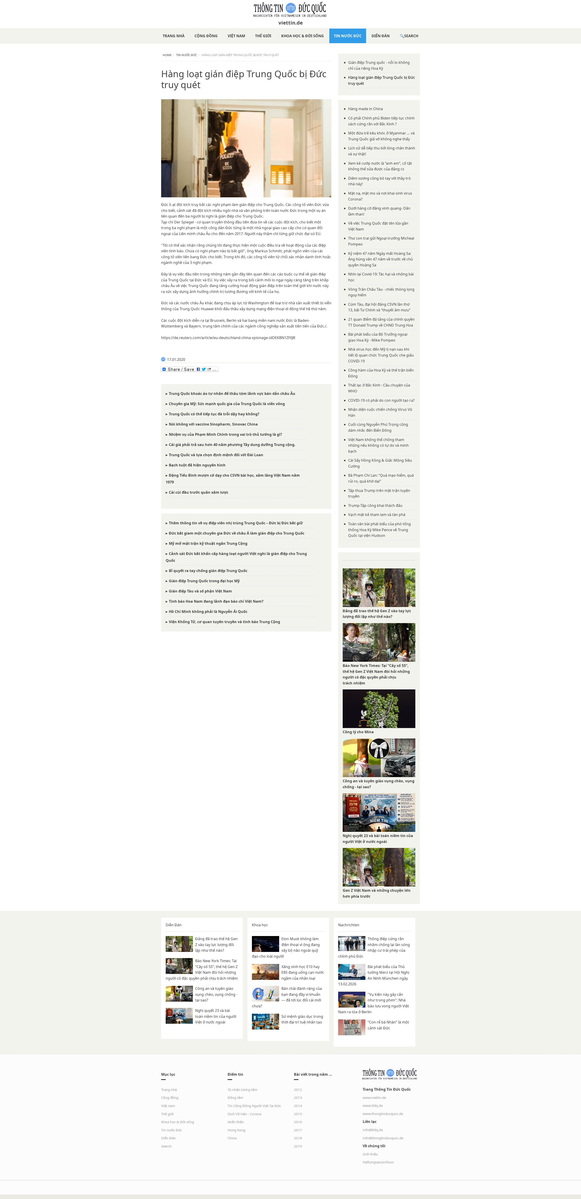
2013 (298, 1097)
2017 (298, 1130)
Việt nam (236, 35)
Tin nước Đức (348, 35)
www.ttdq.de (373, 1105)
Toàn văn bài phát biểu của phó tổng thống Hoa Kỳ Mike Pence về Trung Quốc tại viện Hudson (379, 529)
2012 (298, 1089)
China (232, 1138)
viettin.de (290, 22)
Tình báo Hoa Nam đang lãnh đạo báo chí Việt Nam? (216, 601)
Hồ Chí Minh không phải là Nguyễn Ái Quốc (208, 611)
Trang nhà (174, 35)
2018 (298, 1138)
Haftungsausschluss (378, 1162)
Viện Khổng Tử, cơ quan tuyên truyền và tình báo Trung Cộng (224, 621)
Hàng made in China (365, 108)
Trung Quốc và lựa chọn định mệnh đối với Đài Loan (216, 454)
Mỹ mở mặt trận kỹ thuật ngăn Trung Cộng (208, 543)
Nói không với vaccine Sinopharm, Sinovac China (213, 424)
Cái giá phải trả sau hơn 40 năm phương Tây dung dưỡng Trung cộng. (232, 444)
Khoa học (260, 924)
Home (167, 55)
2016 (298, 1122)
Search (411, 35)
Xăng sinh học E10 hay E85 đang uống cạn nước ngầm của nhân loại (302, 972)
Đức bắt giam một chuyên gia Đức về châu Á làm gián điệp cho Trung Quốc (236, 533)
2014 (298, 1105)
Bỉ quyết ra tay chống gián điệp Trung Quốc (208, 570)
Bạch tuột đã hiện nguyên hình (197, 465)
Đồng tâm (235, 1097)
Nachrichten (348, 924)
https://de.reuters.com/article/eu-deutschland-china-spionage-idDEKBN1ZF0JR (228, 337)
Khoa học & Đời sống (302, 35)
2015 (298, 1114)
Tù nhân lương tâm (242, 1089)
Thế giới (263, 35)
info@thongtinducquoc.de (383, 1138)
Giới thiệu (370, 1154)
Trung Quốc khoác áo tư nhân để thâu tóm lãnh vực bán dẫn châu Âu (232, 393)
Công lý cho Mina (358, 731)
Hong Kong (236, 1130)
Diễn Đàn (381, 35)
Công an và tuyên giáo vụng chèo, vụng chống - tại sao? (216, 994)
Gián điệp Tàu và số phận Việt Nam (200, 591)
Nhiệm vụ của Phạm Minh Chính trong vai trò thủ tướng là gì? (225, 434)
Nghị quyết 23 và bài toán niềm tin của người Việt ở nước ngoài (215, 1016)
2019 (298, 1146)
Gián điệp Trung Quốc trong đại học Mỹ (204, 580)
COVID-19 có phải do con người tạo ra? (381, 400)
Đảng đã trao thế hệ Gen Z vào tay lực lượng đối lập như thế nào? (216, 944)
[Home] (290, 9)
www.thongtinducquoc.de (383, 1113)
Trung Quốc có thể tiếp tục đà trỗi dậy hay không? (214, 413)
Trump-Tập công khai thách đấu (375, 505)
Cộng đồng (206, 35)
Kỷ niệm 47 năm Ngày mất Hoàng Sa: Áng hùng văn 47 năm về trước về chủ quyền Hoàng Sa (380, 259)
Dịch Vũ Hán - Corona (244, 1114)
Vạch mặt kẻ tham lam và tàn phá (376, 514)
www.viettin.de (374, 1097)
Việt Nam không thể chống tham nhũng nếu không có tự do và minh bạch (378, 445)
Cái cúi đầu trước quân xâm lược (198, 492)
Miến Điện (236, 1122)
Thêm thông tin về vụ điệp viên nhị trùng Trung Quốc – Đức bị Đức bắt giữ (236, 522)
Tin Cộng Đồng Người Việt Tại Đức (254, 1105)
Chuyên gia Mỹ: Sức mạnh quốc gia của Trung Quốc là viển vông (227, 403)
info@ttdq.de (373, 1129)
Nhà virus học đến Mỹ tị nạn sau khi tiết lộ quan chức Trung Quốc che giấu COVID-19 (381, 355)
